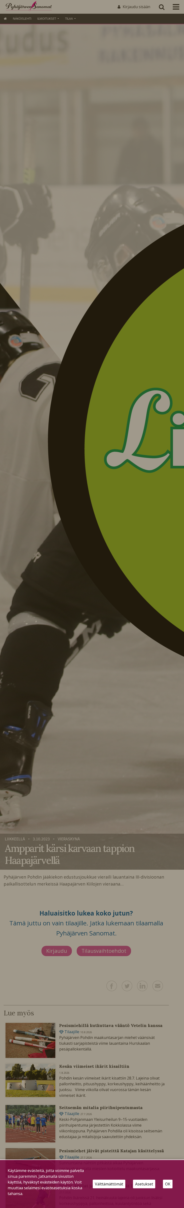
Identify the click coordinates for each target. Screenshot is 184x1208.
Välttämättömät (109, 1184)
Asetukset (144, 1184)
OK (167, 1184)
